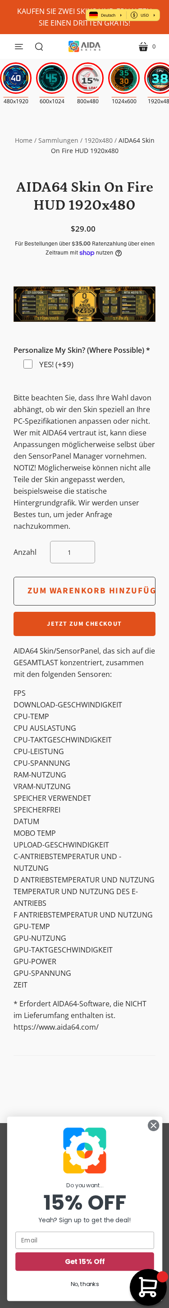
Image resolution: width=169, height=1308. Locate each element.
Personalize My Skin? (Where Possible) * (82, 350)
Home (23, 140)
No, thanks (84, 1284)
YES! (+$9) (56, 364)
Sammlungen (58, 140)
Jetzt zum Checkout (84, 623)
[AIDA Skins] (84, 46)
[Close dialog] (153, 1125)
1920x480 (98, 140)
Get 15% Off (84, 1261)
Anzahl (25, 552)
